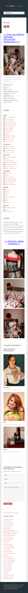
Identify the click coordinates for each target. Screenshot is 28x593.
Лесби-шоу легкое (9, 152)
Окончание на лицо (10, 137)
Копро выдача (7, 549)
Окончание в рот (9, 139)
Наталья (6, 387)
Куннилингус (8, 132)
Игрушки (7, 134)
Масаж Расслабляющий (11, 162)
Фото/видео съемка (10, 207)
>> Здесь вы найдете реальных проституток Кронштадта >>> (14, 38)
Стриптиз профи (9, 146)
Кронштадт (20, 5)
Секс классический (10, 117)
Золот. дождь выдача (10, 178)
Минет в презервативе (10, 124)
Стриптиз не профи (10, 148)
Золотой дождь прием (10, 180)
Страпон (7, 175)
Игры (6, 195)
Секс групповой (9, 141)
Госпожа (7, 191)
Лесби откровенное (10, 150)
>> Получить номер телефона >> (14, 242)
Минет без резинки (10, 126)
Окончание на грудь (10, 136)
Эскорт (6, 209)
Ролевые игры (8, 211)
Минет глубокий (9, 128)
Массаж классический (10, 157)
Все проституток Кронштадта (11, 512)
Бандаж (7, 189)
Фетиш (6, 200)
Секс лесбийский (9, 121)
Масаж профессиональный (10, 531)
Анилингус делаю (9, 177)
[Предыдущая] (5, 26)
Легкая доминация (9, 197)
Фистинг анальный (9, 182)
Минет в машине (9, 130)
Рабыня (7, 193)
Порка (6, 198)
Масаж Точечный (9, 166)
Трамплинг (7, 202)
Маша (5, 449)
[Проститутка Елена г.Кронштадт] (14, 60)
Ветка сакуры (8, 173)
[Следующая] (8, 26)
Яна (5, 422)
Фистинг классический (10, 184)
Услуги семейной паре (10, 123)
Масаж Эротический (10, 168)
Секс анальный (9, 119)
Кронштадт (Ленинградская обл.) (11, 79)
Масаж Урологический (10, 164)
